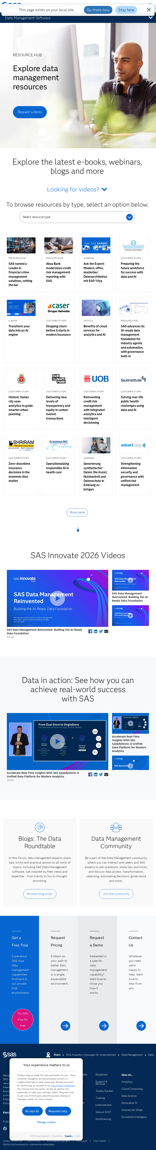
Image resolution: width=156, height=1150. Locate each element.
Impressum (81, 1140)
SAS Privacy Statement (63, 1085)
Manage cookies (46, 1122)
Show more (77, 512)
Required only (58, 1111)
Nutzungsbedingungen (58, 1140)
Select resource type (36, 217)
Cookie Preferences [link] (12, 1140)
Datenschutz (34, 1140)
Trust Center (99, 1140)
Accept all (32, 1111)
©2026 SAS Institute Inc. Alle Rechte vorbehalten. (29, 1144)
